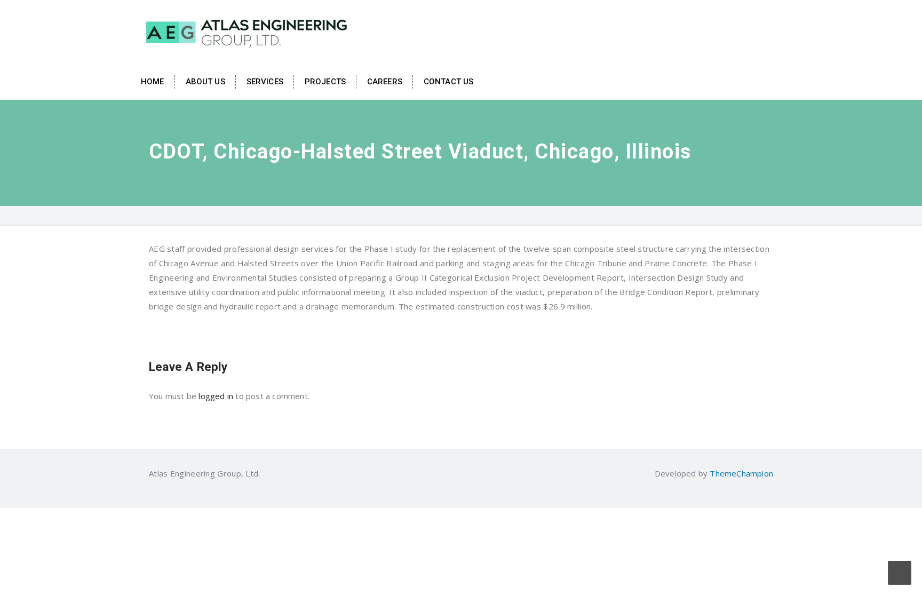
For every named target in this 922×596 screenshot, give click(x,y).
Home (152, 81)
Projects (325, 81)
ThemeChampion (741, 473)
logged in (215, 396)
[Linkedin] (267, 473)
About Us (205, 81)
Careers (384, 81)
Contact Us (448, 81)
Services (265, 81)
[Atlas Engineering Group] (247, 31)
